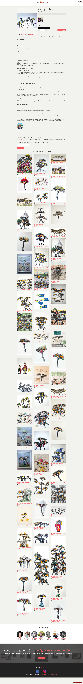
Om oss (55, 4)
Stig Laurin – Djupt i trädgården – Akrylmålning (23, 332)
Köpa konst (29, 4)
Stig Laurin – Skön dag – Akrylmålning (41, 246)
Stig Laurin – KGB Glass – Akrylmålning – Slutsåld (58, 534)
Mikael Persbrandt (63, 638)
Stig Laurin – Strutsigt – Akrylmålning (58, 236)
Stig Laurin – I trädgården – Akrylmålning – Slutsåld (24, 504)
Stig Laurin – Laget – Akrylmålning (40, 341)
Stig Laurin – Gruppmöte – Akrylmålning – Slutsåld (41, 496)
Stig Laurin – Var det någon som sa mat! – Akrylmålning (24, 311)
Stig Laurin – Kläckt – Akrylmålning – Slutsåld (23, 526)
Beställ (29, 171)
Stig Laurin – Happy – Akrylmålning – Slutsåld (40, 451)
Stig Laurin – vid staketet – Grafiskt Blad (58, 176)
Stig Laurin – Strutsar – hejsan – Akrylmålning (39, 407)
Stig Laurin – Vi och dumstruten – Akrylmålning (23, 230)
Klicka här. (61, 36)
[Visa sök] (78, 2)
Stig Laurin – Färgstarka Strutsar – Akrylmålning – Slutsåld (57, 577)
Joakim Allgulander (55, 638)
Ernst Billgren (34, 638)
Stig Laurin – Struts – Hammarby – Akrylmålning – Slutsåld (57, 599)
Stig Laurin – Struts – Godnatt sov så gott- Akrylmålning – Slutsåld (58, 621)
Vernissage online (42, 4)
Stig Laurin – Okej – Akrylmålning (57, 305)
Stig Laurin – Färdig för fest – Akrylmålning (39, 225)
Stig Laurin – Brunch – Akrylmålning (57, 162)
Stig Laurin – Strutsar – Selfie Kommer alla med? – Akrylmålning (58, 397)
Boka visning (41, 657)
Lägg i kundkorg (62, 30)
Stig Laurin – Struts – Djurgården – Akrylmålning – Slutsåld (40, 609)
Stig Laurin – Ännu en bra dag (22, 356)
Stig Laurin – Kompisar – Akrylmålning (41, 267)
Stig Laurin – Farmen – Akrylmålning (23, 289)
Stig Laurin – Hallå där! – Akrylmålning (58, 203)
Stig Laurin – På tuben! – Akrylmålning (41, 310)
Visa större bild (31, 34)
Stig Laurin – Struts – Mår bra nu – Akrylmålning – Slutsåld (23, 592)
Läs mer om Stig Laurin (42, 16)
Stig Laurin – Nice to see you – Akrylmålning (39, 174)
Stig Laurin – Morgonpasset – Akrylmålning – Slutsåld (56, 515)
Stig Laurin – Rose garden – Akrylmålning (24, 173)
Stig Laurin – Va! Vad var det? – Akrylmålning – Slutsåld (39, 544)
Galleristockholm (20, 139)
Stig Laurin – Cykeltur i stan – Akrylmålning (56, 282)
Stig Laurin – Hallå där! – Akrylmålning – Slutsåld (58, 483)
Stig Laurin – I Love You (55, 371)
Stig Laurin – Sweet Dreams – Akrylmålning (39, 386)
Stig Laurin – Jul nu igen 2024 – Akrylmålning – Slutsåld (39, 474)
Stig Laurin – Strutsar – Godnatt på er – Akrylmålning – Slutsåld (24, 570)
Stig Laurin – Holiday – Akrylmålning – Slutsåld (24, 448)
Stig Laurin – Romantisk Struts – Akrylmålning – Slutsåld (22, 614)
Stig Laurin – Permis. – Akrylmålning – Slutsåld (24, 548)
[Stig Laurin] (41, 19)
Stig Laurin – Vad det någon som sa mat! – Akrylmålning (24, 393)
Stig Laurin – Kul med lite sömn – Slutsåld (41, 519)
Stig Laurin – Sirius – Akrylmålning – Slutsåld (57, 464)
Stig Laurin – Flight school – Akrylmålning (58, 348)
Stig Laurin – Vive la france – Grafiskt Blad (24, 194)
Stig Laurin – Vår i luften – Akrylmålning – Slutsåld (24, 471)
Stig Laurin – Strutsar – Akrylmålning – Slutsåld (41, 587)
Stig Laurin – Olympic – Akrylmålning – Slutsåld (24, 425)
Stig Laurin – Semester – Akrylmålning (58, 386)
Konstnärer (35, 4)
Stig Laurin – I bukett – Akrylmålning (40, 331)
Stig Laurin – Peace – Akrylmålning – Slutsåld (40, 429)
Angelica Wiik (19, 638)
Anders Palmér (48, 638)
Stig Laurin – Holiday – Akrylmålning (23, 275)
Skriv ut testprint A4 (23, 34)
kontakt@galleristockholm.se (54, 674)
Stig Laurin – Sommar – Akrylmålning (23, 252)
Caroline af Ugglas (27, 638)
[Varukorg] (81, 2)
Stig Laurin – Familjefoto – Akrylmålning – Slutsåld (24, 483)
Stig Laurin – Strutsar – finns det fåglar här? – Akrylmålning (24, 410)
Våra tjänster (49, 4)
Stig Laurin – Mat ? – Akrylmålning (40, 202)
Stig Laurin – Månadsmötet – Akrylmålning (22, 207)
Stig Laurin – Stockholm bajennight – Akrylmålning (40, 289)
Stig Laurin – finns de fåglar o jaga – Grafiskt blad (40, 189)
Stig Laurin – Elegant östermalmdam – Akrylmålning (58, 226)
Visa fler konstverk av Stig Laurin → (44, 27)
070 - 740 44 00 (44, 674)
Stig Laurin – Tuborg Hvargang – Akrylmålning (22, 377)
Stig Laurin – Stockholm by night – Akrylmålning (57, 326)
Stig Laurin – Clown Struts (38, 364)
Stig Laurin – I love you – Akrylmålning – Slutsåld (58, 442)
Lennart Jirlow (41, 638)
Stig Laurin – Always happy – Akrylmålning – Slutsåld (56, 419)
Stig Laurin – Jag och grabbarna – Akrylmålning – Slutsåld (40, 528)
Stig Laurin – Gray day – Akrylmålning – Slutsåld (58, 504)
